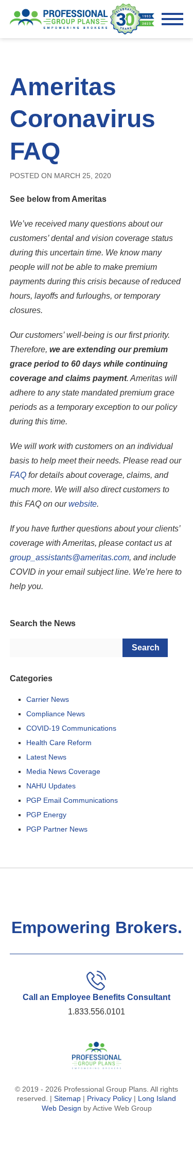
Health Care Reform (59, 742)
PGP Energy (46, 815)
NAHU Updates (51, 786)
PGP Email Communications (72, 800)
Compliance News (55, 714)
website (82, 504)
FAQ (18, 475)
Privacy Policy (109, 1098)
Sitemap (67, 1098)
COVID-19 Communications (71, 728)
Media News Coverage (63, 771)
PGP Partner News (56, 829)
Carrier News (47, 699)
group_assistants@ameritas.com (69, 557)
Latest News (46, 757)
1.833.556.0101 (96, 1011)
